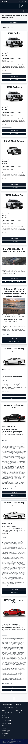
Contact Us (18, 709)
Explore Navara (14, 398)
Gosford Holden (6, 725)
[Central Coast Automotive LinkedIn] (6, 1)
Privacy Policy (18, 710)
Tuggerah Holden (6, 730)
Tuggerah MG (5, 731)
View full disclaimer (6, 73)
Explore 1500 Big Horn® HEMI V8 (14, 281)
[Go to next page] (17, 698)
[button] (25, 11)
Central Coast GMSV (7, 707)
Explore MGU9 (14, 79)
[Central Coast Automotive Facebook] (3, 1)
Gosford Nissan (6, 722)
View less (4, 440)
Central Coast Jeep (7, 712)
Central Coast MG (6, 720)
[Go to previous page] (11, 698)
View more (4, 323)
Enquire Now (14, 76)
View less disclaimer (7, 488)
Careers (17, 707)
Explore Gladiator (14, 341)
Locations (23, 1)
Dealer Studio (11, 742)
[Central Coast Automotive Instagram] (4, 1)
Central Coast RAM (7, 723)
